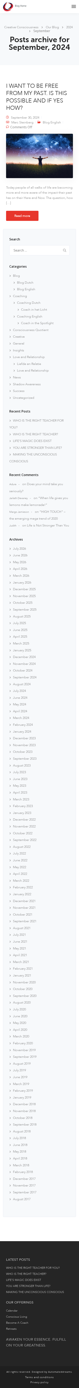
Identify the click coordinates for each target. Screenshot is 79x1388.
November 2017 (24, 1185)
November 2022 (24, 826)
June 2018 (20, 1145)
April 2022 (20, 874)
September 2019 (24, 1057)
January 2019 (22, 1097)
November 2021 (24, 907)
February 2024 (23, 725)
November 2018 (24, 1111)
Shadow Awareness (27, 384)
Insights (18, 350)
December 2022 (24, 819)
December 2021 (24, 901)
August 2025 (22, 616)
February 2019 (23, 1090)
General (18, 343)
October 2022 (22, 833)
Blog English (52, 122)
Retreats (11, 1329)
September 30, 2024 (25, 117)
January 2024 (22, 731)
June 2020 (20, 1016)
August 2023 (22, 765)
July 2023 (19, 772)
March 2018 (21, 1165)
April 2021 (20, 955)
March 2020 (21, 1036)
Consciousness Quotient (30, 330)
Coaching (20, 296)
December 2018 (24, 1104)
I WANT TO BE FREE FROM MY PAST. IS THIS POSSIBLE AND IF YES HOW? (36, 97)
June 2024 (20, 698)
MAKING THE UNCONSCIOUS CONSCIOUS (35, 1292)
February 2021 (23, 968)
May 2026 (19, 562)
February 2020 (23, 1043)
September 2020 (24, 996)
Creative (19, 336)
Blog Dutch (25, 282)
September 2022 (24, 840)
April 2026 (20, 569)
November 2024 (24, 664)
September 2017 (24, 1192)
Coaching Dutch (29, 303)
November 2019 (24, 1050)
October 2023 (22, 752)
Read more (22, 216)
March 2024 (21, 718)
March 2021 (21, 962)
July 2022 (19, 853)
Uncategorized (23, 398)
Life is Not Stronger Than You (48, 525)
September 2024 (24, 677)
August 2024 (22, 684)
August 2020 (22, 1002)
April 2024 (20, 711)
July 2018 (19, 1138)
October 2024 (22, 670)
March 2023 (21, 799)
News (17, 377)
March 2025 (21, 643)
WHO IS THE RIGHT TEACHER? (35, 434)
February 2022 (23, 887)
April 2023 (20, 792)
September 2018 (24, 1124)
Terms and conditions (39, 1377)
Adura (12, 484)
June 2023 (20, 779)
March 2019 (21, 1084)
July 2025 (19, 623)
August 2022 (22, 847)
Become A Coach (17, 1323)
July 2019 (19, 1070)
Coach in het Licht (34, 309)
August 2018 (22, 1131)
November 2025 (24, 596)
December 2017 (24, 1179)
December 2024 (24, 657)
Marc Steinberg (22, 122)
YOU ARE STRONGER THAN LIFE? (37, 448)
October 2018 (22, 1118)
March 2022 (21, 880)
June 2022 (20, 860)
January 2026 (22, 582)
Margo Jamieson (19, 512)
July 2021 (19, 935)
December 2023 (24, 738)
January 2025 (22, 650)
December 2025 (24, 589)
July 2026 (19, 548)
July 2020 (19, 1009)
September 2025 (24, 609)
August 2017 (22, 1199)
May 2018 (19, 1151)
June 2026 (20, 555)
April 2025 (20, 636)
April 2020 (20, 1030)
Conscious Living (16, 1317)
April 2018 (20, 1158)
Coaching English (29, 316)
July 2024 (19, 691)
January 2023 (22, 813)
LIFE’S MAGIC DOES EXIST (32, 441)
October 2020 (22, 989)
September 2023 (24, 758)
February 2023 (23, 806)
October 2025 (22, 603)
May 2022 (19, 867)
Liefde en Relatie (29, 364)
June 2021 (20, 941)
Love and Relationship (29, 357)
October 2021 (22, 914)
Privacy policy (39, 1382)
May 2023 (19, 785)
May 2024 (19, 704)
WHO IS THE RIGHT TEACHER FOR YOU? (33, 1268)
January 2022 (22, 894)
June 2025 (20, 630)
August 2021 (22, 928)
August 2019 (22, 1063)
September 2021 (24, 921)
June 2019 (20, 1077)
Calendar (12, 1311)
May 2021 (19, 948)
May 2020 (19, 1023)
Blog (16, 276)
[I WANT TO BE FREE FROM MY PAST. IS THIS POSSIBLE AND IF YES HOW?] (39, 157)
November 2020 (24, 982)
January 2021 (22, 975)
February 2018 (23, 1172)
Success (19, 391)
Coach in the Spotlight (37, 323)
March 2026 (21, 575)
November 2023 (24, 745)
